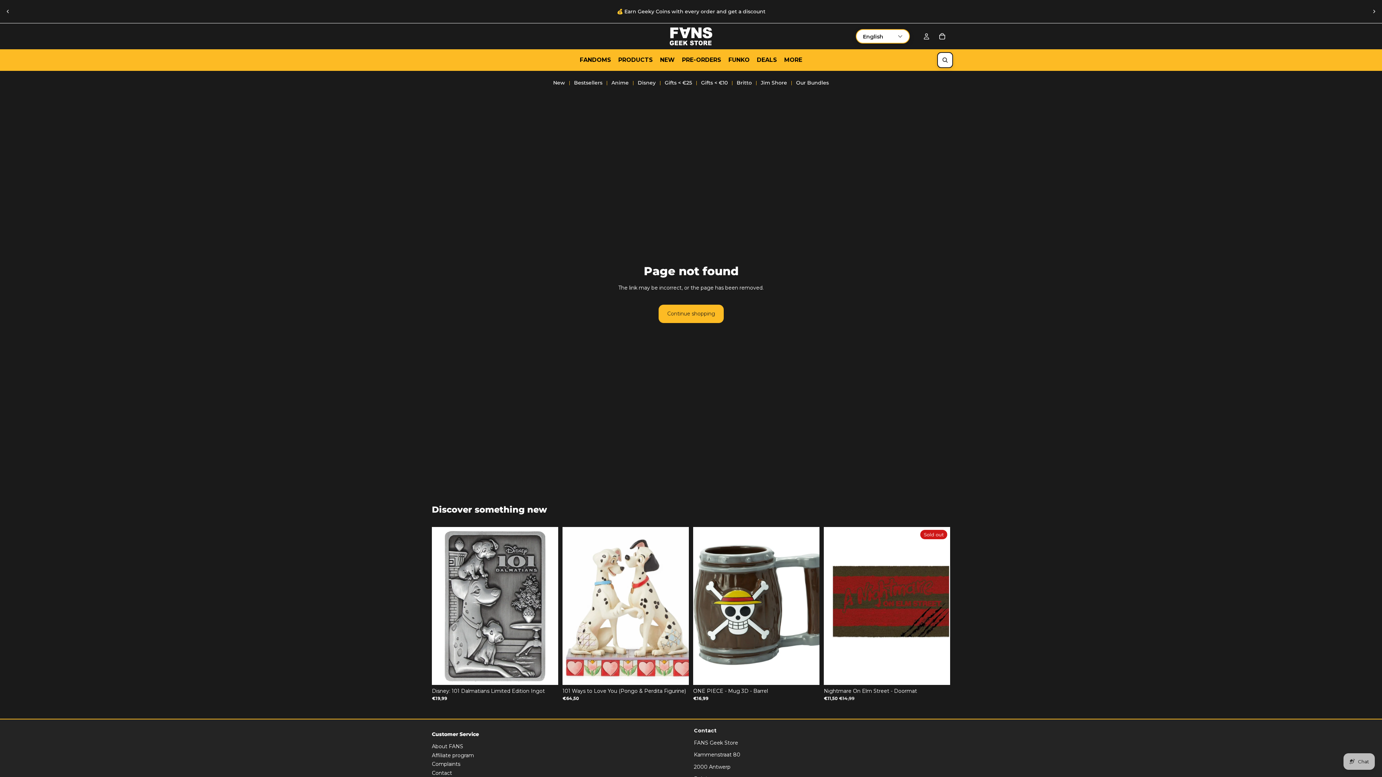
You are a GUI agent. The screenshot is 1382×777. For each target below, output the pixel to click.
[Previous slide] (8, 11)
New (559, 82)
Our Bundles (812, 82)
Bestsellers (588, 82)
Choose (683, 673)
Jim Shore (774, 82)
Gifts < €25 (678, 82)
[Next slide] (1374, 11)
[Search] (945, 60)
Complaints (446, 764)
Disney (647, 82)
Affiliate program (453, 755)
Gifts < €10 (714, 82)
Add (553, 673)
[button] (883, 36)
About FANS (447, 746)
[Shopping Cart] (942, 36)
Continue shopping (691, 313)
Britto (744, 82)
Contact (442, 773)
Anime (620, 82)
